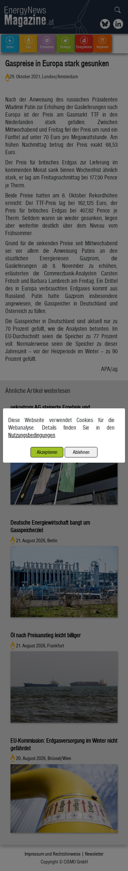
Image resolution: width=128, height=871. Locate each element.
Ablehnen (81, 452)
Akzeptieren (47, 452)
